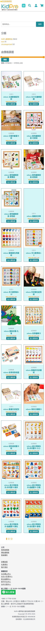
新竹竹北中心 (6, 582)
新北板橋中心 (6, 579)
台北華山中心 (6, 574)
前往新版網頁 (7, 1)
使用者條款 (5, 550)
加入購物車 (11, 104)
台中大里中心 (6, 584)
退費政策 (4, 562)
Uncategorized (6, 44)
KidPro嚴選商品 (6, 39)
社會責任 (4, 564)
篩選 (5, 60)
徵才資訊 (4, 567)
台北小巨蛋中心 (6, 576)
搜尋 (40, 24)
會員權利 (4, 555)
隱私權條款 (5, 552)
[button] (24, 6)
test (2, 42)
